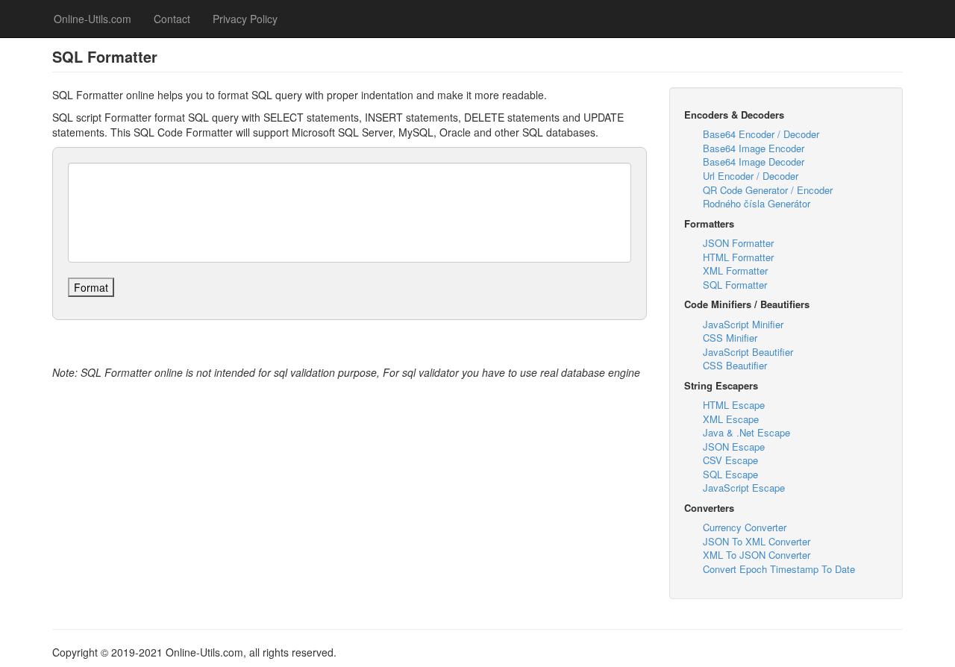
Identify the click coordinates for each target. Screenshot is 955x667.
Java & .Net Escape (746, 432)
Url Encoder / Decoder (750, 176)
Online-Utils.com (92, 18)
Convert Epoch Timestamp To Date (779, 569)
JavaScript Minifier (743, 324)
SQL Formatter (735, 285)
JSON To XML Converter (756, 541)
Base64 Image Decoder (753, 161)
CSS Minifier (730, 338)
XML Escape (731, 419)
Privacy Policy (245, 18)
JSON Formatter (738, 243)
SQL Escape (730, 474)
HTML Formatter (738, 257)
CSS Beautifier (735, 365)
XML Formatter (735, 270)
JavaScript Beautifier (748, 352)
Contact (172, 18)
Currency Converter (744, 527)
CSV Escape (730, 460)
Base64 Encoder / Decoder (761, 134)
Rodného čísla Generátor (756, 203)
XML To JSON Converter (756, 555)
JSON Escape (734, 446)
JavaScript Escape (744, 487)
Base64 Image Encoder (753, 148)
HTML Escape (734, 405)
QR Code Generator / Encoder (768, 190)
